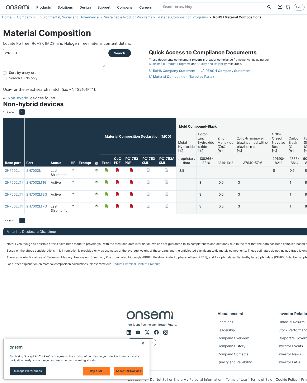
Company (24, 17)
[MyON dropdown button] (281, 7)
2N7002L (12, 170)
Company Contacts (233, 354)
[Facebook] (157, 332)
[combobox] (212, 7)
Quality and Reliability (212, 63)
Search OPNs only (23, 78)
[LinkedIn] (129, 332)
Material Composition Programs (182, 17)
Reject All (96, 371)
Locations (225, 322)
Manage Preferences (28, 371)
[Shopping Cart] (290, 7)
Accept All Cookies (128, 371)
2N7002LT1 (14, 182)
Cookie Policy (287, 379)
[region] (76, 359)
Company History (231, 346)
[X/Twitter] (148, 332)
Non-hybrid (18, 98)
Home (6, 17)
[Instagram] (165, 332)
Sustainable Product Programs (128, 17)
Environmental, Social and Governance (68, 17)
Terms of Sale (261, 379)
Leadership (226, 330)
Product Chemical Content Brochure (136, 264)
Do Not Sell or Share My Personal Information (186, 379)
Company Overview (233, 338)
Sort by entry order (24, 72)
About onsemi (230, 313)
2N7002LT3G (36, 194)
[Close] (142, 343)
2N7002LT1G (36, 182)
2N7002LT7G (36, 206)
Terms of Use (236, 379)
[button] (269, 7)
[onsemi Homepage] (18, 7)
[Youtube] (139, 332)
